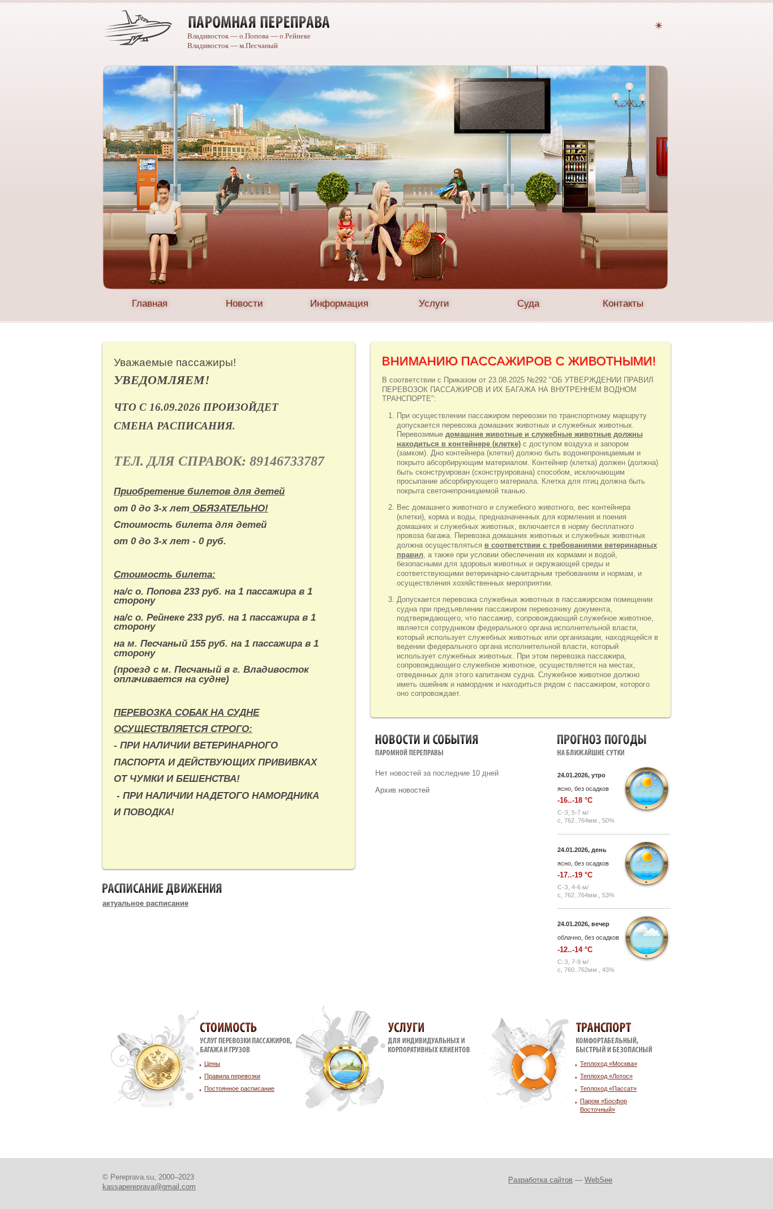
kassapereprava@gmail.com (149, 1186)
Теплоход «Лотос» (606, 1076)
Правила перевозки (232, 1076)
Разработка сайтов (540, 1180)
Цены (212, 1063)
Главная (150, 303)
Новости (244, 303)
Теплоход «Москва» (608, 1063)
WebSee (598, 1180)
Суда (528, 303)
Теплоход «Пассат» (608, 1088)
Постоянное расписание (239, 1088)
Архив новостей (402, 790)
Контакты (623, 303)
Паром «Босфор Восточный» (603, 1105)
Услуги (434, 303)
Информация (339, 303)
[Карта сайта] (659, 24)
